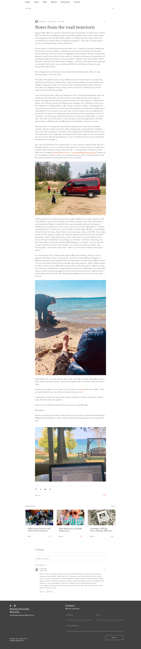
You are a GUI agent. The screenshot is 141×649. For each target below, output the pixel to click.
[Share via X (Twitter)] (41, 489)
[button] (113, 8)
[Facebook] (10, 605)
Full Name (69, 615)
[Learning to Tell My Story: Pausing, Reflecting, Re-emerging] (101, 517)
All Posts (28, 8)
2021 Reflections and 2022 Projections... (70, 530)
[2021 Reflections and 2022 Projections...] (70, 517)
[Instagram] (14, 605)
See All (113, 506)
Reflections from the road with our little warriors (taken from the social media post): (39, 530)
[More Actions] (105, 569)
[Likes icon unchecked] (41, 592)
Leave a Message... (72, 625)
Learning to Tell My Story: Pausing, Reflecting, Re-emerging (101, 530)
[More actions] (105, 21)
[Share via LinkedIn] (45, 489)
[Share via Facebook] (36, 489)
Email (98, 615)
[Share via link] (50, 489)
